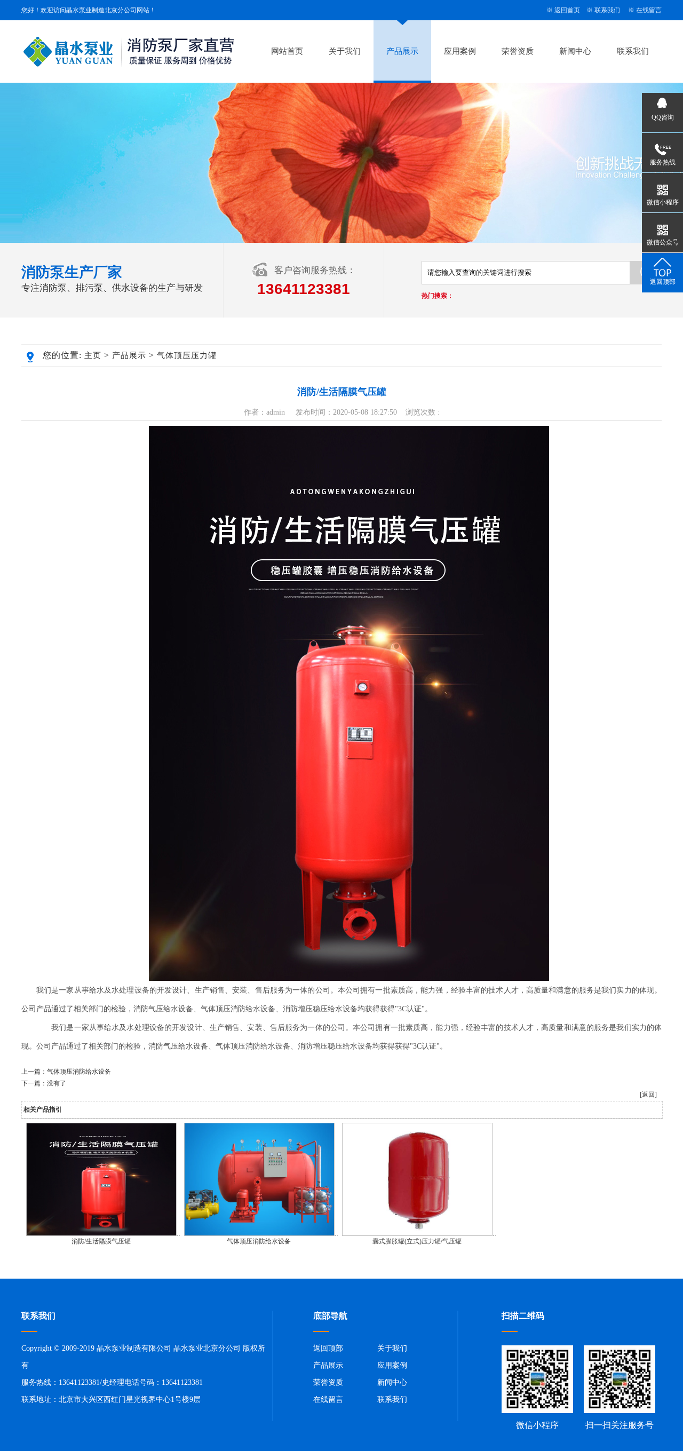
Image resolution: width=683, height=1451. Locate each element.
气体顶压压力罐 (187, 355)
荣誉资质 (518, 51)
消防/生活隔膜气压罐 (101, 1241)
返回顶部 (328, 1348)
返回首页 (567, 10)
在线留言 (649, 10)
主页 (92, 355)
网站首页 (287, 51)
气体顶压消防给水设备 (79, 1071)
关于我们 (345, 51)
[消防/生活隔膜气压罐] (101, 1234)
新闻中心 (575, 51)
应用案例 (460, 51)
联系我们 (607, 10)
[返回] (648, 1094)
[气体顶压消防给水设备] (259, 1234)
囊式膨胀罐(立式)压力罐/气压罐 (417, 1241)
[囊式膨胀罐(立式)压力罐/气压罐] (417, 1234)
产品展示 (402, 51)
